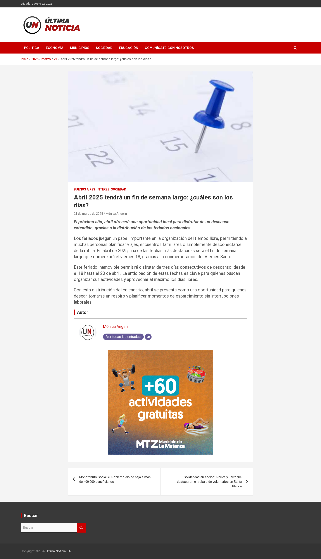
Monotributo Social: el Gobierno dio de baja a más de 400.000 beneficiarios (115, 479)
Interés (103, 189)
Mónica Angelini (117, 213)
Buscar (81, 528)
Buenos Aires (84, 189)
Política (31, 48)
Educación (128, 48)
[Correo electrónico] (148, 337)
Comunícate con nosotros (169, 48)
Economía (55, 48)
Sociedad (104, 48)
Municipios (79, 48)
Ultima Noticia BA (58, 551)
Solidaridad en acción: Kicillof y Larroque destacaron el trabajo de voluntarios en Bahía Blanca (209, 481)
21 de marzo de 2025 (88, 213)
